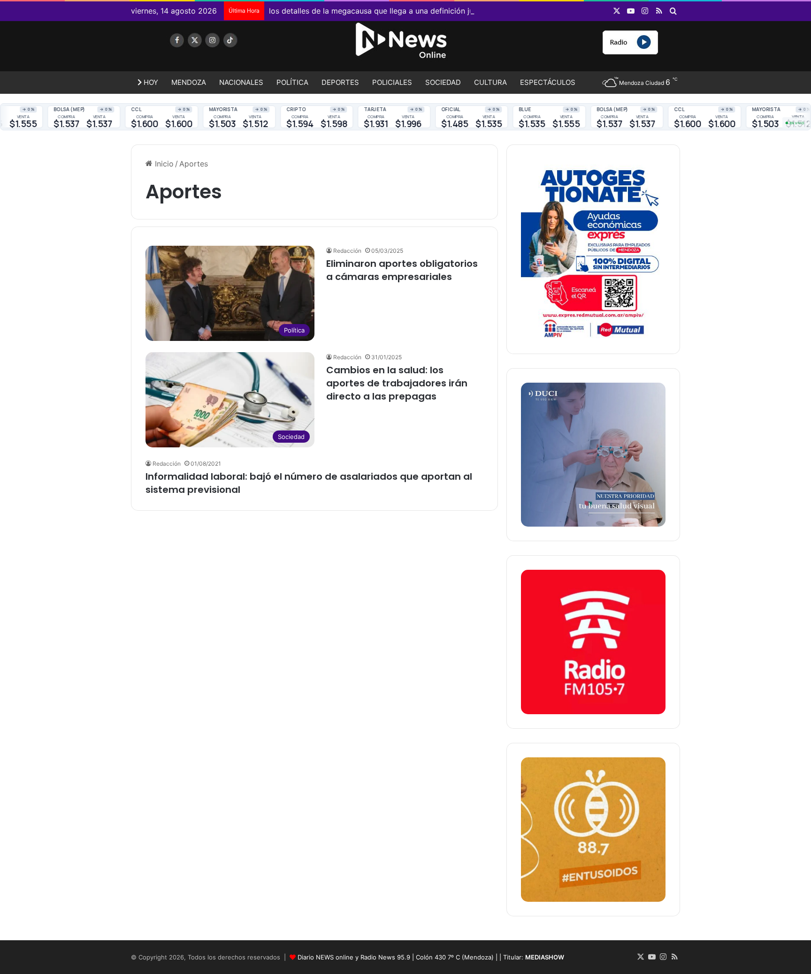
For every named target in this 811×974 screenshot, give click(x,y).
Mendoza (188, 82)
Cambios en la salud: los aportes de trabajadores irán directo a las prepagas (396, 383)
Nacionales (241, 82)
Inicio (163, 163)
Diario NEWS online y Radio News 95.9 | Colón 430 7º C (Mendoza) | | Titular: (431, 957)
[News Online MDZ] (218, 49)
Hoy (150, 82)
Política (292, 82)
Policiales (392, 82)
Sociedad (443, 82)
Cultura (490, 82)
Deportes (340, 82)
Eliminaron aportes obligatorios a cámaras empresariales (402, 270)
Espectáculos (547, 82)
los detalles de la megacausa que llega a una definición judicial (380, 10)
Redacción (347, 250)
